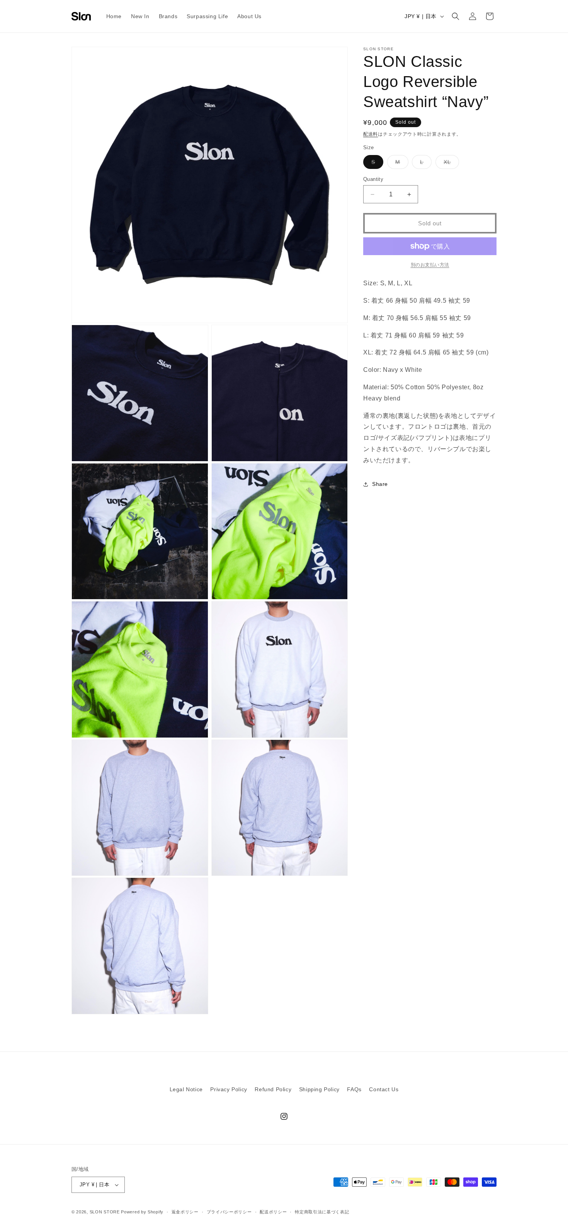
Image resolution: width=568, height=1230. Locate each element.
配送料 (370, 134)
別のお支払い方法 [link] (430, 264)
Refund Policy (273, 1089)
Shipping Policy (319, 1089)
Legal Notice (186, 1089)
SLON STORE (105, 1212)
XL (450, 163)
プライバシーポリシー (229, 1212)
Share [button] (380, 484)
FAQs (354, 1089)
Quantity (373, 179)
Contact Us (383, 1089)
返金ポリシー (185, 1212)
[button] (455, 16)
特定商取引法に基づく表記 (322, 1212)
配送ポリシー (273, 1212)
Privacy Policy (228, 1089)
